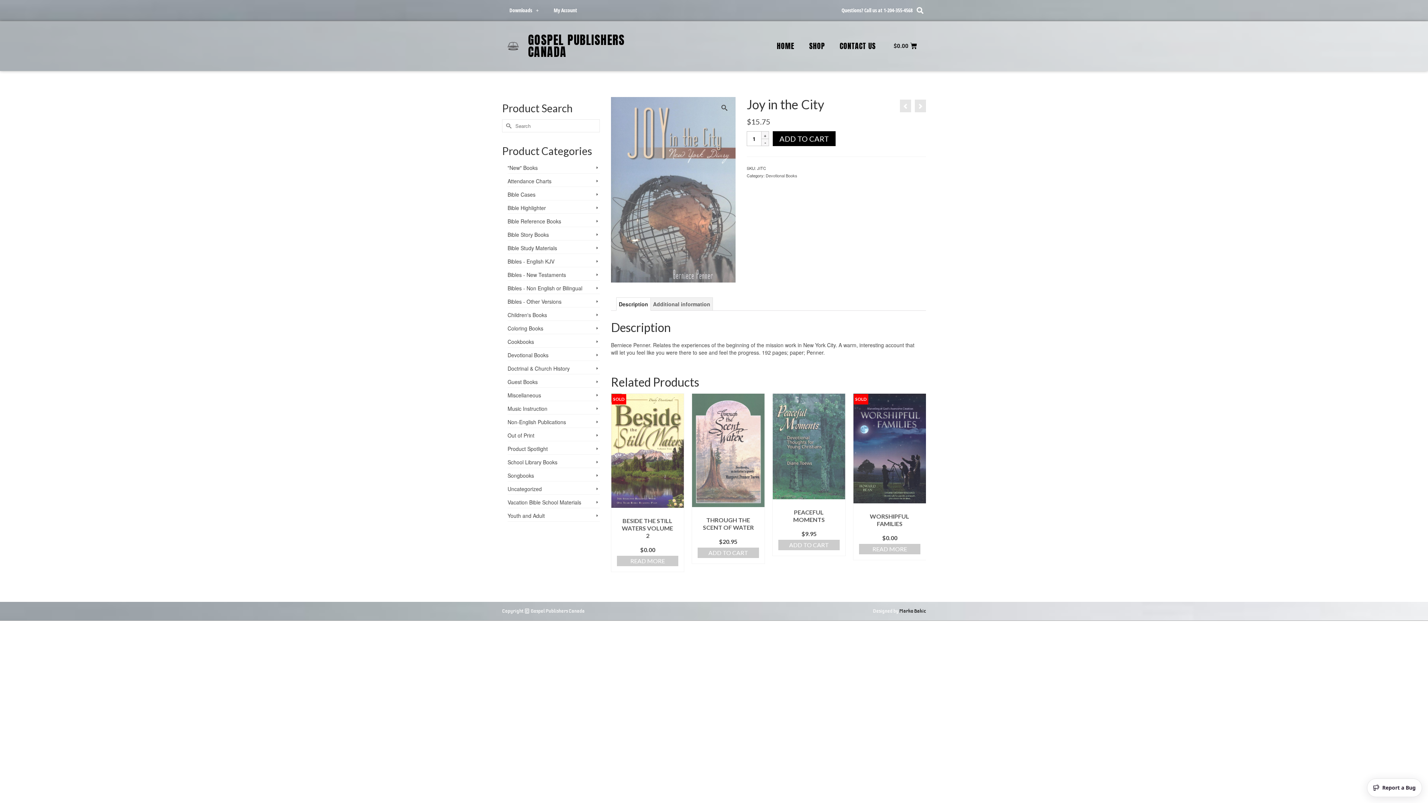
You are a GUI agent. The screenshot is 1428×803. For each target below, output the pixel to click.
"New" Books (523, 167)
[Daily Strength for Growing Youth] (905, 106)
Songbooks (521, 475)
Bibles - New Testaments (537, 274)
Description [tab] (633, 304)
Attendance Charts (529, 181)
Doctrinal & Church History (539, 368)
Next (919, 483)
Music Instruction (527, 408)
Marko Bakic (912, 611)
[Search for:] (551, 125)
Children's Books (527, 315)
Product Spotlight (528, 448)
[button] (920, 10)
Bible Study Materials (532, 248)
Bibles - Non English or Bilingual (545, 288)
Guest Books (523, 382)
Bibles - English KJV (531, 261)
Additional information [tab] (681, 304)
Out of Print (521, 435)
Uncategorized (525, 489)
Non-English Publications (537, 422)
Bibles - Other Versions (535, 301)
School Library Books (532, 462)
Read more (647, 560)
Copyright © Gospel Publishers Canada (543, 611)
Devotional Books (781, 175)
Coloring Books (525, 328)
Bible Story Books (528, 234)
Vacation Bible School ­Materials (544, 502)
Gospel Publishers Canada (576, 46)
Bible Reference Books (534, 221)
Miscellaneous (524, 395)
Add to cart (804, 138)
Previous (617, 483)
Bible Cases (522, 194)
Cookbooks (521, 341)
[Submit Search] (507, 125)
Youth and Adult (526, 515)
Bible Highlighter (527, 208)
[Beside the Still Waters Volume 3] (920, 106)
